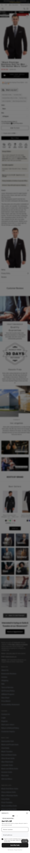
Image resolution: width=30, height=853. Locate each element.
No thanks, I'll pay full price (15, 849)
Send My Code (15, 845)
